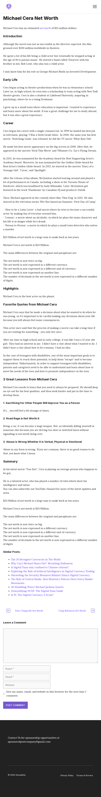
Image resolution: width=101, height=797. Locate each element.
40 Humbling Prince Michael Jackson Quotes (37, 587)
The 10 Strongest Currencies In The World (35, 559)
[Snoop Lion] (8, 6)
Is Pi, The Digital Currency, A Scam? (32, 595)
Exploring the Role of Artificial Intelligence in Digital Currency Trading (53, 571)
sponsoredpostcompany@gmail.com (29, 741)
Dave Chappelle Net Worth (29, 610)
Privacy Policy (67, 775)
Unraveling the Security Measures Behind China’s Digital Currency (50, 575)
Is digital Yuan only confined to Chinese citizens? (40, 567)
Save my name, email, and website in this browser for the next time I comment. (46, 693)
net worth (45, 28)
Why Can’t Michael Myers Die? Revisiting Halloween (42, 563)
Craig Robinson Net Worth (72, 610)
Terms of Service (84, 775)
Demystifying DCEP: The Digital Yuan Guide (37, 591)
